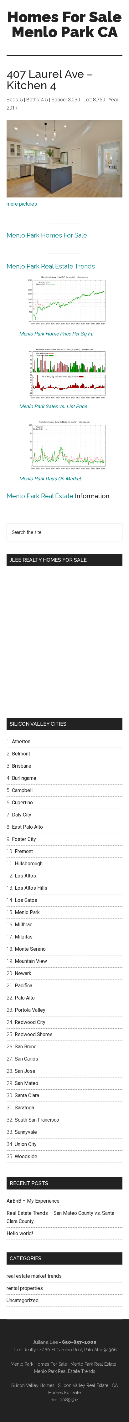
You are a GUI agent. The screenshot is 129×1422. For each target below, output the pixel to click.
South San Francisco (37, 1120)
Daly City (21, 815)
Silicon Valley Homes (32, 1385)
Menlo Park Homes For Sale (47, 235)
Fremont (24, 851)
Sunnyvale (26, 1132)
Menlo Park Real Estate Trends (51, 266)
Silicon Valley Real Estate (83, 1385)
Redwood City (30, 1022)
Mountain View (31, 961)
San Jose (25, 1071)
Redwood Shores (34, 1034)
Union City (26, 1144)
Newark (23, 973)
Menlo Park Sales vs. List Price (53, 406)
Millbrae (24, 925)
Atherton (21, 741)
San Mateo (26, 1083)
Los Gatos (26, 900)
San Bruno (26, 1047)
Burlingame (24, 778)
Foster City (24, 839)
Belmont (21, 754)
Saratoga (24, 1108)
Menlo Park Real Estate (40, 496)
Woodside (26, 1156)
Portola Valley (30, 1010)
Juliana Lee (45, 1342)
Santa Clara (27, 1095)
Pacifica (23, 986)
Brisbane (21, 766)
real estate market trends (34, 1276)
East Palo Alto (27, 827)
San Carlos (26, 1059)
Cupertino (22, 803)
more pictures (22, 204)
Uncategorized (23, 1300)
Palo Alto (25, 998)
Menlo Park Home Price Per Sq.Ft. (56, 334)
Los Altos (25, 876)
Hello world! (20, 1233)
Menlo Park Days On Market (50, 479)
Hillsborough (29, 864)
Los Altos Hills (31, 888)
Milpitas (24, 937)
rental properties (25, 1288)
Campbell (22, 790)
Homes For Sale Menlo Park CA (64, 24)
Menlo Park (27, 912)
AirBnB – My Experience (33, 1201)
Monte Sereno (30, 949)
